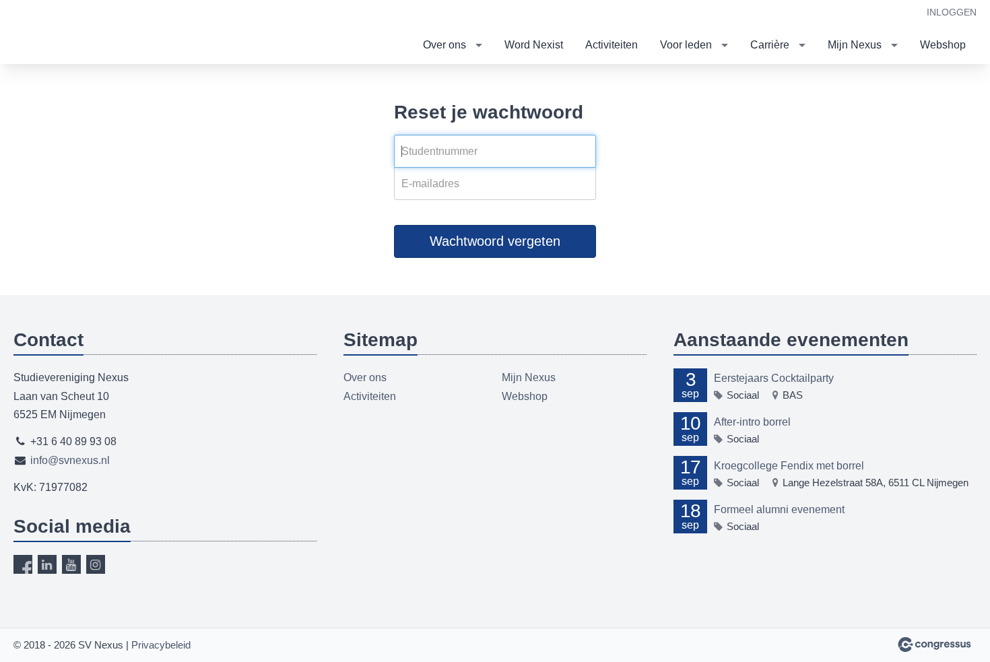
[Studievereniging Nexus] (67, 33)
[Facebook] (22, 564)
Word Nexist (533, 45)
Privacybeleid (161, 645)
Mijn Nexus (855, 45)
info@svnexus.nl (70, 460)
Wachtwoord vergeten (495, 241)
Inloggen (952, 12)
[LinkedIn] (47, 564)
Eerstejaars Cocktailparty (774, 378)
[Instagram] (95, 564)
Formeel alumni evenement (779, 509)
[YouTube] (71, 564)
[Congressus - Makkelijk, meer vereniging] (934, 644)
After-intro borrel (752, 422)
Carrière (769, 45)
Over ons (444, 45)
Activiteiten (611, 45)
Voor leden (686, 45)
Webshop (943, 45)
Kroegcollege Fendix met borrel (789, 465)
